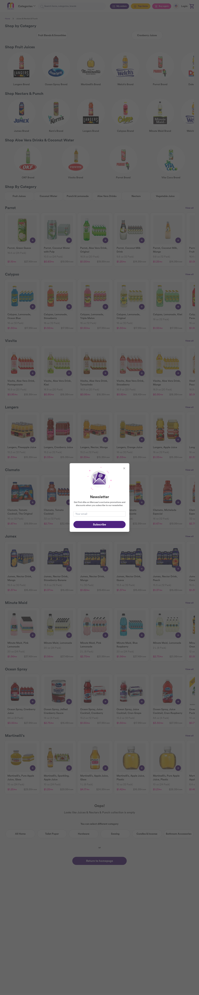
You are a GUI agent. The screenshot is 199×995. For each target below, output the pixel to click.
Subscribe (99, 524)
